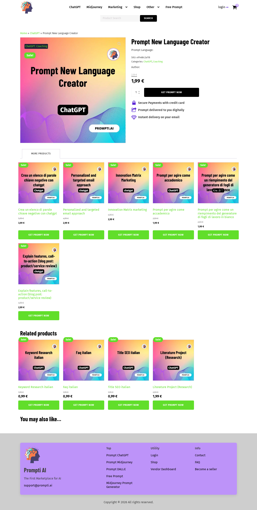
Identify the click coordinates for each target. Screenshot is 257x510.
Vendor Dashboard (163, 469)
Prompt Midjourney (119, 462)
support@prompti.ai (38, 485)
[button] (119, 43)
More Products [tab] (41, 153)
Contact (200, 455)
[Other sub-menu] (159, 7)
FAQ (197, 462)
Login (154, 455)
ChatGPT (75, 7)
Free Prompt (174, 7)
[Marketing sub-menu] (127, 7)
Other (150, 7)
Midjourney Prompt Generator (119, 485)
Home (23, 33)
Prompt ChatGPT (117, 455)
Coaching (41, 46)
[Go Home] (26, 7)
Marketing (115, 7)
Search (148, 18)
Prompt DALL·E (116, 469)
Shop (137, 7)
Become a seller (206, 469)
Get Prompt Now (171, 92)
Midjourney (94, 7)
